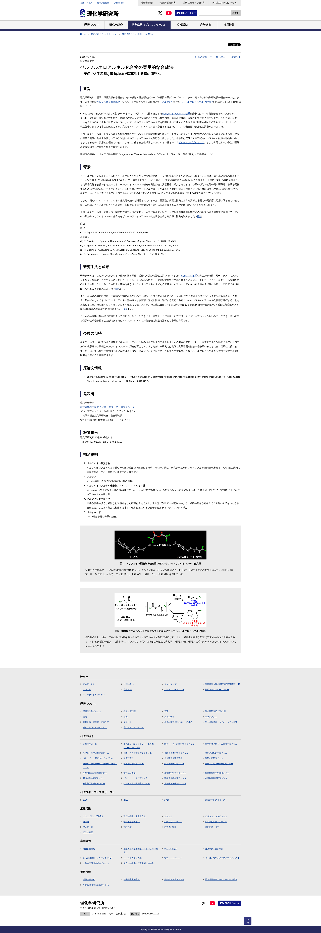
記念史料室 (88, 832)
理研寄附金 (147, 2)
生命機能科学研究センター (217, 773)
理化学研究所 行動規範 (215, 711)
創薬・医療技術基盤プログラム (138, 753)
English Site (119, 3)
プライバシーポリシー (174, 689)
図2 (117, 288)
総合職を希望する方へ (174, 879)
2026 (85, 800)
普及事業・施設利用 (214, 849)
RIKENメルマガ (188, 13)
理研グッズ (88, 827)
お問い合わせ (103, 3)
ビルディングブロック (191, 142)
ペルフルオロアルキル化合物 (196, 101)
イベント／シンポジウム (216, 816)
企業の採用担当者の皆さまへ (96, 863)
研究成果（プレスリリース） (104, 34)
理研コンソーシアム (173, 858)
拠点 (126, 717)
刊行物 (86, 821)
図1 (199, 216)
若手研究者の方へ (132, 879)
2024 (166, 800)
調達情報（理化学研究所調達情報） (221, 684)
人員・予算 (169, 717)
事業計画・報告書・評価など (96, 722)
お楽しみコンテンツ (173, 821)
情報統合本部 (130, 773)
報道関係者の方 (167, 2)
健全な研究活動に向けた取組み (178, 722)
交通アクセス (86, 3)
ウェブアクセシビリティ (94, 695)
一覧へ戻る (219, 57)
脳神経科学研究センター (94, 778)
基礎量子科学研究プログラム (96, 753)
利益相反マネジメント (134, 727)
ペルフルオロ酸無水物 (109, 101)
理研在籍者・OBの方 (194, 2)
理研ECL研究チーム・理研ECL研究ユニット (100, 765)
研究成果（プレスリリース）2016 (137, 34)
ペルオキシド (189, 275)
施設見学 (128, 827)
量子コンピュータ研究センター (219, 763)
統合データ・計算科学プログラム (179, 744)
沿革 (166, 711)
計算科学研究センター (174, 763)
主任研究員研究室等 (173, 758)
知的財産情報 (89, 849)
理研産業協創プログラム (216, 753)
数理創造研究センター (134, 763)
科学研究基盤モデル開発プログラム (221, 744)
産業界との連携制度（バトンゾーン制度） (141, 851)
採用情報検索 (89, 879)
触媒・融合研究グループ (122, 406)
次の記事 (236, 57)
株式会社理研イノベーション (96, 858)
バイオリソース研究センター (137, 778)
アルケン (167, 101)
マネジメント (211, 717)
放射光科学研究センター (175, 783)
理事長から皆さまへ (92, 711)
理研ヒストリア (212, 827)
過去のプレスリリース (215, 800)
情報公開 (128, 722)
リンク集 (87, 689)
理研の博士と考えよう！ (135, 816)
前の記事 (202, 57)
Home (83, 34)
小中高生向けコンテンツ (224, 2)
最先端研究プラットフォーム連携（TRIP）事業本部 (139, 746)
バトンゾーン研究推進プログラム (98, 758)
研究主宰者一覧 (90, 744)
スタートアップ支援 (133, 858)
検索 (235, 13)
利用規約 (128, 689)
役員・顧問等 (130, 711)
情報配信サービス (132, 821)
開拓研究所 (129, 758)
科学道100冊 (170, 827)
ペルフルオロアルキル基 (176, 113)
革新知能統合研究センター (95, 773)
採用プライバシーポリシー (217, 689)
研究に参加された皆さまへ (95, 727)
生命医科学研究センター (175, 773)
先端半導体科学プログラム (176, 753)
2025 (126, 800)
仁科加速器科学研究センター (137, 783)
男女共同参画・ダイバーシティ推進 (221, 722)
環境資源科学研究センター (94, 406)
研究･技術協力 (170, 849)
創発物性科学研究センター (217, 778)
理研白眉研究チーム (214, 758)
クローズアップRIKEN (93, 816)
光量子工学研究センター (94, 783)
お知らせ (168, 816)
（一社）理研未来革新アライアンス (221, 858)
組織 (85, 717)
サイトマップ (170, 684)
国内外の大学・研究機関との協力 (139, 863)
